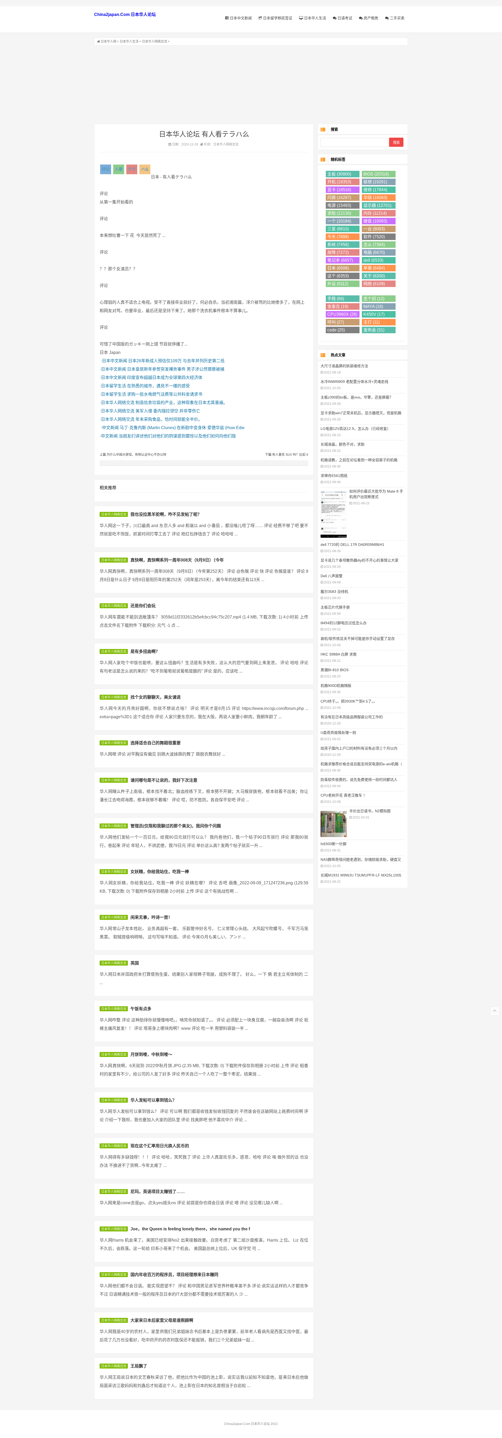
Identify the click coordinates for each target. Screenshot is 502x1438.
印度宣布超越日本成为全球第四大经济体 (164, 377)
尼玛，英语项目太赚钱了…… (157, 1191)
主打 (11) (371, 322)
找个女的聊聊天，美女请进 (155, 697)
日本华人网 (108, 41)
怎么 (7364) (374, 244)
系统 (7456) (338, 244)
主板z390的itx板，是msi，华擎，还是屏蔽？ (357, 397)
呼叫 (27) (335, 322)
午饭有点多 (140, 1009)
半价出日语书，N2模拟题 (370, 811)
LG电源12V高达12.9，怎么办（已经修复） (356, 428)
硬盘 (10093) (375, 221)
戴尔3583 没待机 (334, 591)
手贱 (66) (335, 298)
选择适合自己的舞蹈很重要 (155, 743)
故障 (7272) (338, 252)
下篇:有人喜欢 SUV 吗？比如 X (286, 455)
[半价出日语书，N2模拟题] (334, 823)
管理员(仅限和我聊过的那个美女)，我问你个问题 (175, 826)
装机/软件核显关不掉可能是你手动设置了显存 (358, 638)
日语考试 (344, 18)
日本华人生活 (314, 18)
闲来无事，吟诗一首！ (151, 917)
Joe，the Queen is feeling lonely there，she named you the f (190, 1229)
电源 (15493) (339, 205)
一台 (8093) (374, 229)
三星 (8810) (338, 229)
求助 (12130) (339, 213)
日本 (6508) (338, 268)
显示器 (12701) (377, 205)
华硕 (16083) (375, 197)
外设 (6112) (337, 284)
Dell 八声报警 (332, 576)
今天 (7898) (338, 237)
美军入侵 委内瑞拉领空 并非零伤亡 (167, 411)
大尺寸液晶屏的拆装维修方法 (344, 366)
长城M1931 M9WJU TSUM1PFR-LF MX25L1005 (361, 875)
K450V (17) (374, 314)
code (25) (336, 330)
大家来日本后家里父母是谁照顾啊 (161, 1320)
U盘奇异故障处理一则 (338, 732)
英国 (134, 963)
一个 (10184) (339, 221)
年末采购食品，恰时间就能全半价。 (168, 419)
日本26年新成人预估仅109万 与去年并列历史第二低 (176, 361)
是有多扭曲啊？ (145, 651)
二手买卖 (396, 18)
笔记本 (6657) (340, 260)
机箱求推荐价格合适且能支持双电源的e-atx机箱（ (361, 764)
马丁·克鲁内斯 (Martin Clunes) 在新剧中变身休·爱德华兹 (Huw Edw (182, 427)
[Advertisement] (251, 84)
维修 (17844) (375, 190)
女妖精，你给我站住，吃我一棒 (159, 871)
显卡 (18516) (339, 190)
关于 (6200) (374, 276)
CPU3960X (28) (342, 314)
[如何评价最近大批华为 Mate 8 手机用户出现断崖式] (334, 514)
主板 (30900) (339, 174)
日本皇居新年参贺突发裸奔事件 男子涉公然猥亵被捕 (175, 369)
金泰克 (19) (337, 306)
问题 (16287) (339, 197)
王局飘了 (138, 1366)
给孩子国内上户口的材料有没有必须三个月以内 (359, 748)
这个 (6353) (338, 276)
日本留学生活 (113, 386)
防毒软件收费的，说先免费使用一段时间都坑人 (359, 780)
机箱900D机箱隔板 (336, 685)
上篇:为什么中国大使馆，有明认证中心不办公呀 (133, 455)
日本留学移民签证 (277, 18)
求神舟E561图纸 (334, 476)
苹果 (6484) (374, 268)
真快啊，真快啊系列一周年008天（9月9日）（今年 (177, 560)
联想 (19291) (375, 182)
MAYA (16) (373, 306)
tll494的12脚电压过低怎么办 (344, 623)
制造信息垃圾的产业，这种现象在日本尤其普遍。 (181, 402)
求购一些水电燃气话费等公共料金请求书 (164, 394)
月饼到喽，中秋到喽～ (151, 1054)
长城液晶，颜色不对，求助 (342, 444)
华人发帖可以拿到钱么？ (153, 1100)
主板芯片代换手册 (335, 607)
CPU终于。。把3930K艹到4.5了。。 (349, 701)
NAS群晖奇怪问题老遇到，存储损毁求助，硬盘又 (361, 859)
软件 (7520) (374, 237)
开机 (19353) (339, 182)
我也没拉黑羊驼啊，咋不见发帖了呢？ (166, 514)
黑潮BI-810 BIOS (335, 670)
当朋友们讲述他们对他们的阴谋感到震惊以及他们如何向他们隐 (177, 436)
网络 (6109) (374, 284)
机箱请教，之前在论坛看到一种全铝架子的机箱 (359, 460)
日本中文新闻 (240, 18)
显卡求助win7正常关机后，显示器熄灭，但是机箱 (361, 413)
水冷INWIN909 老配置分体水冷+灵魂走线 (354, 381)
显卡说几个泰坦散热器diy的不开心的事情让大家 (359, 560)
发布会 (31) (373, 330)
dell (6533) (373, 260)
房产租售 (370, 18)
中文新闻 (110, 427)
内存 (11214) (375, 213)
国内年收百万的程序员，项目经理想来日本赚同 (174, 1274)
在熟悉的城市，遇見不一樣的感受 (158, 386)
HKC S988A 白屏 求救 (339, 654)
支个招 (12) (373, 298)
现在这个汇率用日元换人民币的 (159, 1146)
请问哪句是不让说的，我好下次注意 (163, 780)
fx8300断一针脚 (333, 844)
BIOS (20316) (376, 174)
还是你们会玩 (143, 606)
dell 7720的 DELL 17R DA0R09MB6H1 (352, 544)
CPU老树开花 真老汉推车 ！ (344, 795)
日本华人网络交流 (154, 41)
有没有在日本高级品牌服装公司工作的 (352, 717)
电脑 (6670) (374, 252)
